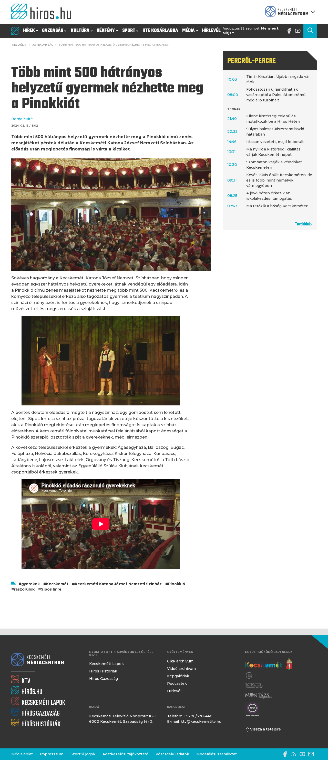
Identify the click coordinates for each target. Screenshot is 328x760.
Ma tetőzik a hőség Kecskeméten (277, 206)
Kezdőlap (19, 44)
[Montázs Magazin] (258, 695)
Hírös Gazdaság (103, 678)
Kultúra (80, 30)
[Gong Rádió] (252, 675)
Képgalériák (178, 676)
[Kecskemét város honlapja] (268, 664)
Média (188, 30)
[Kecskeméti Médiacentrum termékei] (289, 12)
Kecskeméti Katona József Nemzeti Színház (118, 584)
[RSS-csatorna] (295, 754)
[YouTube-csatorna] (299, 31)
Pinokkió (176, 584)
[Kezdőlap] (43, 12)
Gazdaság (52, 30)
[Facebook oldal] (290, 31)
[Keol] (254, 685)
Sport (128, 30)
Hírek (29, 30)
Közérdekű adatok (172, 754)
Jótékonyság (43, 44)
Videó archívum (181, 668)
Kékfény (106, 30)
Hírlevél (211, 30)
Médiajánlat (22, 754)
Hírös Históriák (103, 671)
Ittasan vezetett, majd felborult (275, 141)
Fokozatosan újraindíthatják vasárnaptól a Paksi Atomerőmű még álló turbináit (275, 94)
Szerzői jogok (82, 754)
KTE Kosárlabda (160, 30)
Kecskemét (57, 584)
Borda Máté (22, 119)
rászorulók (24, 589)
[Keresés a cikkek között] (310, 31)
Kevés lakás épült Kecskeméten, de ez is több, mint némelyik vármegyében (279, 180)
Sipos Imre (51, 589)
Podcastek (177, 683)
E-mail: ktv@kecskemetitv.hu (194, 721)
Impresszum (51, 754)
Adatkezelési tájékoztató (125, 754)
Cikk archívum (180, 661)
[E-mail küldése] (312, 754)
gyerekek (30, 584)
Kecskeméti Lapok (106, 663)
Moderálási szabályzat (216, 754)
